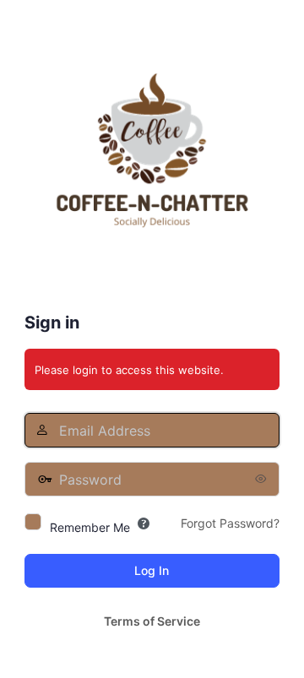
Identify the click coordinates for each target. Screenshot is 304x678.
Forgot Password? (230, 523)
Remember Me (90, 527)
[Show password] (263, 479)
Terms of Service (152, 621)
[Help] (143, 523)
